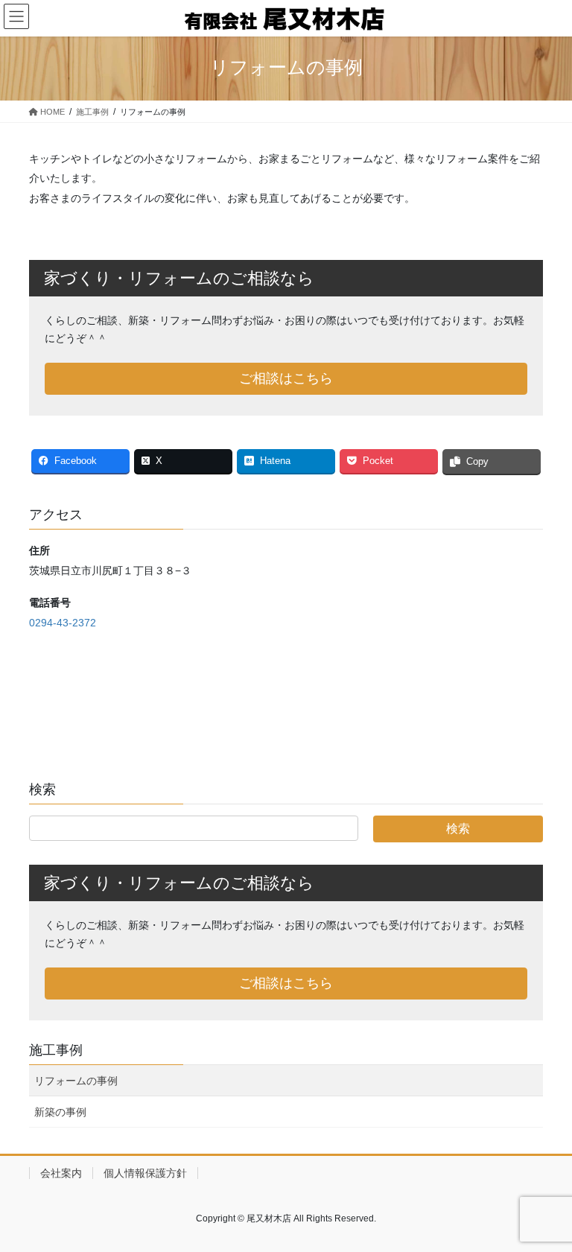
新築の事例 (60, 1112)
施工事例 (56, 1050)
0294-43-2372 (62, 623)
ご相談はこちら (286, 378)
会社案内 (61, 1173)
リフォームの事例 (76, 1081)
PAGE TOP (545, 1201)
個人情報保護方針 (145, 1173)
